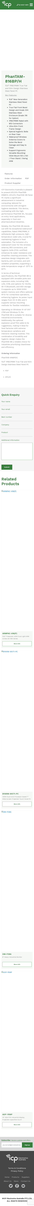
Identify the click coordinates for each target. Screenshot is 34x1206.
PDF (7, 371)
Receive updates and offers (15, 1140)
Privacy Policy (17, 1171)
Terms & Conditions (17, 1168)
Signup (27, 1145)
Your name (5, 401)
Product (4, 432)
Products (15, 1177)
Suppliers (25, 1177)
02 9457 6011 (23, 5)
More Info (17, 643)
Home (7, 1177)
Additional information (10, 440)
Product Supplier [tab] (13, 183)
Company (5, 425)
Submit (7, 467)
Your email (5, 409)
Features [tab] (9, 174)
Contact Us (25, 1181)
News (16, 1181)
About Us (7, 1181)
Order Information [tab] (13, 178)
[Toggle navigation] (31, 5)
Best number (6, 417)
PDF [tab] (27, 178)
